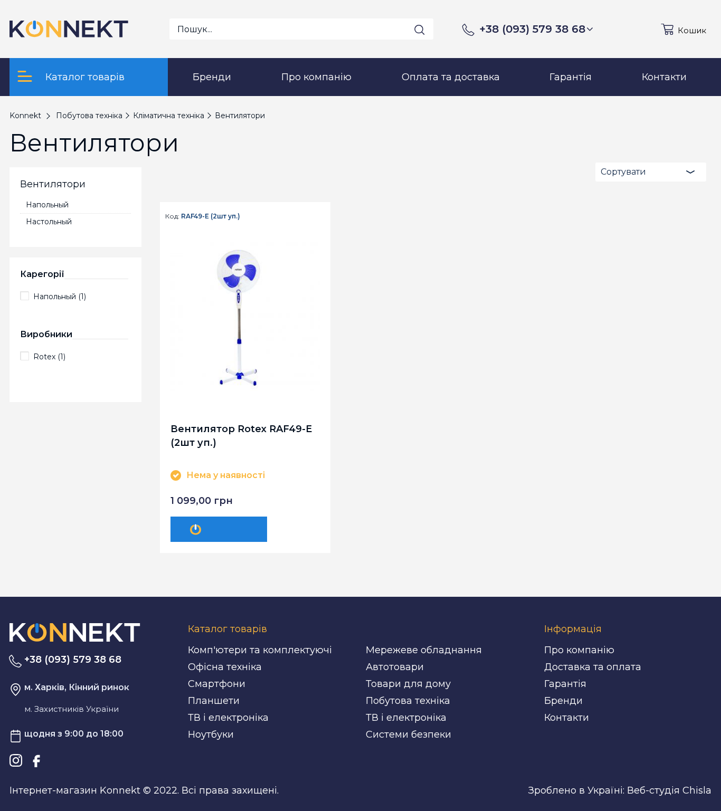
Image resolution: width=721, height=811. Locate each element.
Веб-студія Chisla (669, 790)
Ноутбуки (211, 734)
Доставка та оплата (592, 667)
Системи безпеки (408, 734)
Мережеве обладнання (424, 650)
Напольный (47, 204)
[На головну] (75, 631)
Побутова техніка (408, 701)
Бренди (563, 701)
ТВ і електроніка (228, 717)
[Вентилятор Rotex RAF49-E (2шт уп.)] (245, 316)
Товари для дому (408, 684)
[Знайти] (419, 29)
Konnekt (25, 115)
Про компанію (579, 650)
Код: (172, 216)
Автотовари (395, 667)
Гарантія (565, 684)
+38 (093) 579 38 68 (532, 29)
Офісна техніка (225, 667)
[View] (218, 529)
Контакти (566, 717)
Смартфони (216, 684)
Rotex (49, 356)
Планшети (214, 701)
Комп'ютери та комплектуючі (260, 650)
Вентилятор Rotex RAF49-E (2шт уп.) (241, 435)
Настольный (49, 221)
